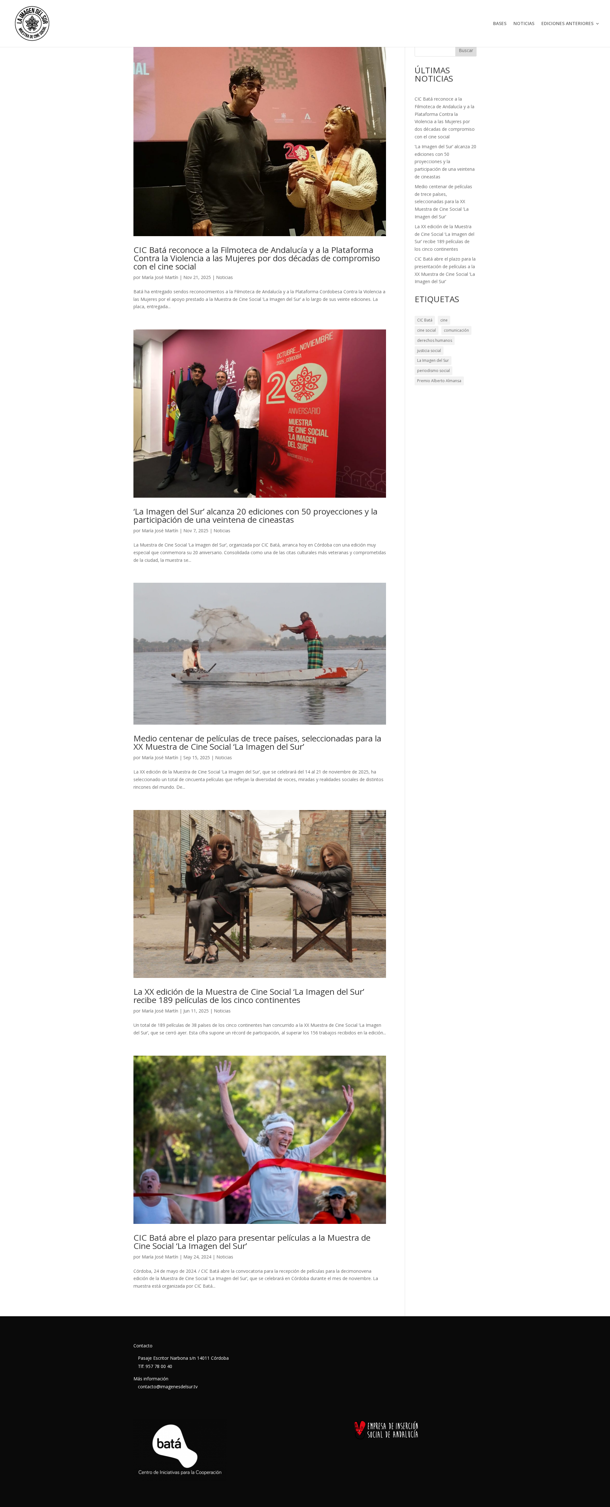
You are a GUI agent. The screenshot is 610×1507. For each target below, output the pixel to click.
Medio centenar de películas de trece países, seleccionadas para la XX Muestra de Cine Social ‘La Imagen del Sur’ (257, 742)
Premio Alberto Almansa (439, 380)
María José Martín (160, 277)
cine (444, 320)
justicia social (429, 350)
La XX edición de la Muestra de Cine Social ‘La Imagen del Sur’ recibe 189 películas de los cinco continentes (248, 996)
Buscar (466, 50)
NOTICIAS (523, 23)
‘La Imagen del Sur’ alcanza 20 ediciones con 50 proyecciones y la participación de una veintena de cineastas (255, 515)
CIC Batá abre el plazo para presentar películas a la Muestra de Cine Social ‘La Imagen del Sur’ (251, 1241)
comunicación (456, 330)
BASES (499, 23)
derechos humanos (434, 340)
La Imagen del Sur (433, 360)
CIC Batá (424, 320)
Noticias (224, 277)
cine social (426, 330)
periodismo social (433, 370)
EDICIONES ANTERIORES (567, 23)
